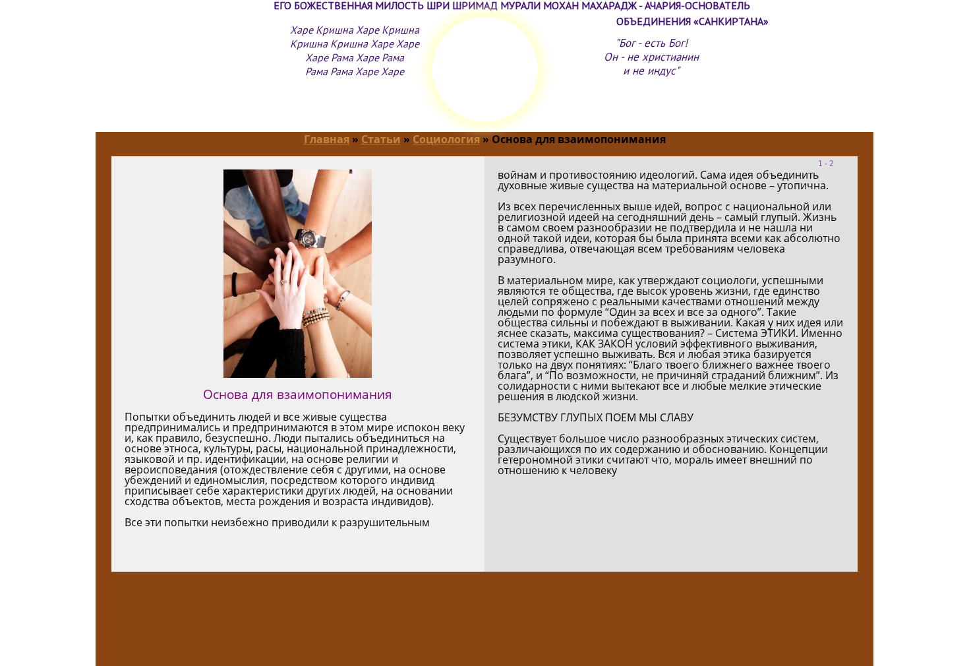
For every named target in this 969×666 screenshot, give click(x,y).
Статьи (381, 139)
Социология (446, 139)
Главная (326, 139)
